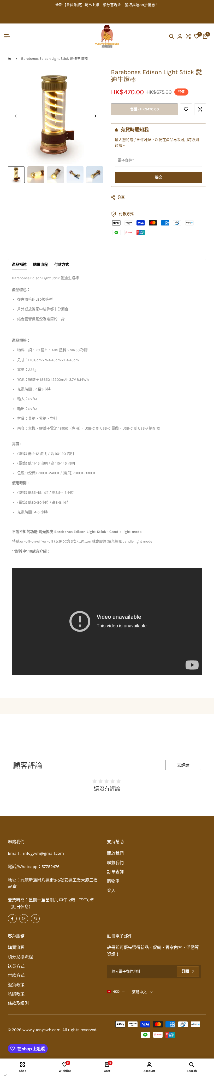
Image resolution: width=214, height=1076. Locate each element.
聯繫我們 (115, 862)
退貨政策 (16, 984)
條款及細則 (18, 1003)
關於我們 (115, 853)
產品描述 (19, 264)
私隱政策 (16, 993)
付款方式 (61, 264)
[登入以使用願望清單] (186, 109)
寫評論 (183, 765)
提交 (158, 177)
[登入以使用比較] (200, 109)
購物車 (113, 881)
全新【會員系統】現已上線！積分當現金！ (90, 5)
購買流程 (40, 264)
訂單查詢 (115, 871)
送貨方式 (16, 966)
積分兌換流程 (20, 956)
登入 (111, 890)
